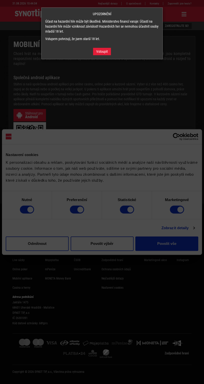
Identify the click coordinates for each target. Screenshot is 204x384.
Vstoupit (102, 52)
